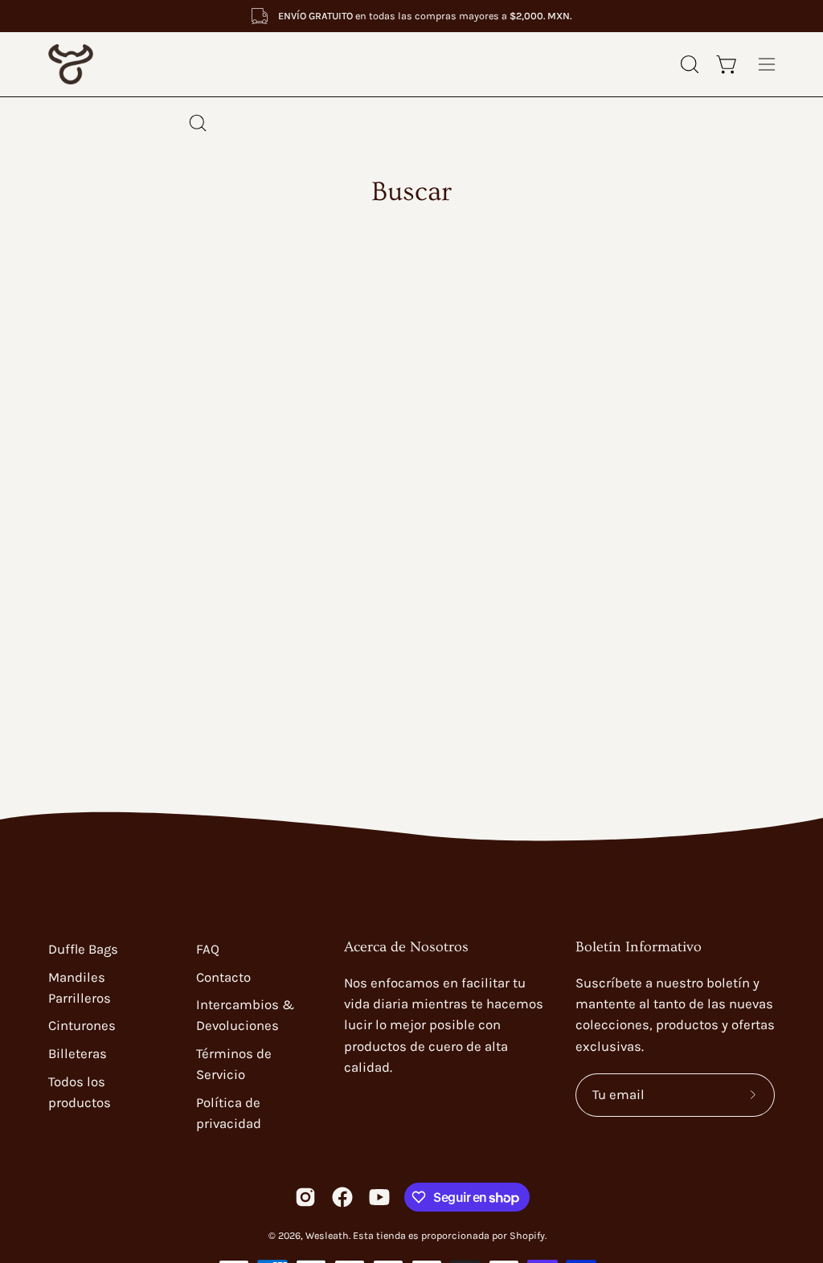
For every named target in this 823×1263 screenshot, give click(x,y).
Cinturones (82, 1025)
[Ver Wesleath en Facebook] (342, 1197)
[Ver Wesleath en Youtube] (379, 1197)
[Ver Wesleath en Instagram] (305, 1197)
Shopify (527, 1235)
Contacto (223, 977)
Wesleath (327, 1235)
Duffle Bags (83, 949)
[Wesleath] (112, 64)
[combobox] (411, 123)
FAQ (207, 949)
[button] (688, 64)
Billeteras (77, 1053)
